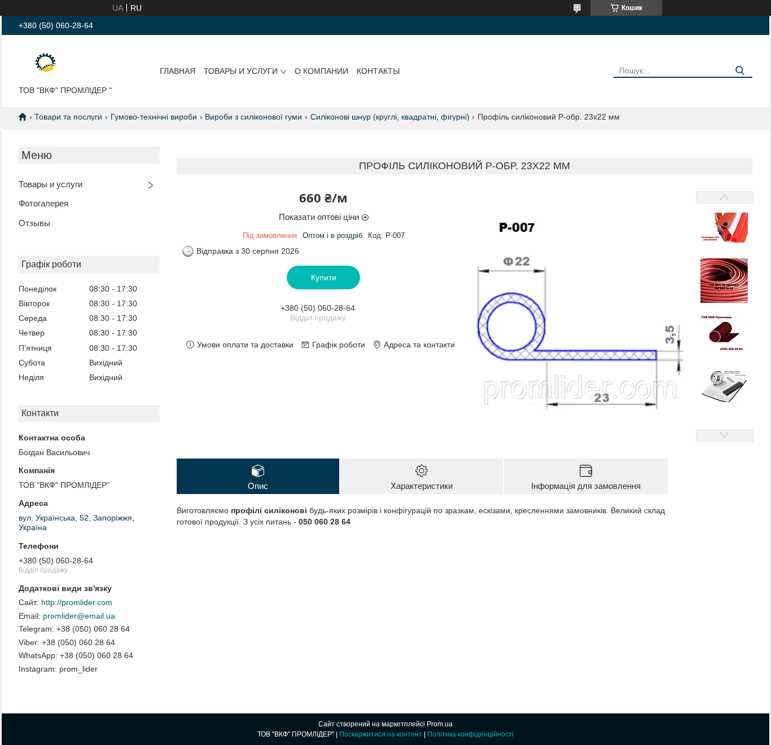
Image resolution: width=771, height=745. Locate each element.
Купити (323, 277)
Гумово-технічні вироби (154, 117)
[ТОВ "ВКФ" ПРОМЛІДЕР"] (38, 62)
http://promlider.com (76, 602)
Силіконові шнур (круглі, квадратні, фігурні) (390, 117)
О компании (321, 71)
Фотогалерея (43, 203)
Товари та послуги (68, 117)
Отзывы (34, 223)
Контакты (378, 71)
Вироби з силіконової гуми (253, 117)
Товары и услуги (241, 71)
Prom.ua (440, 724)
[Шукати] (739, 71)
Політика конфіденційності (470, 734)
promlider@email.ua (79, 615)
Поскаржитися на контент (380, 734)
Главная (177, 71)
